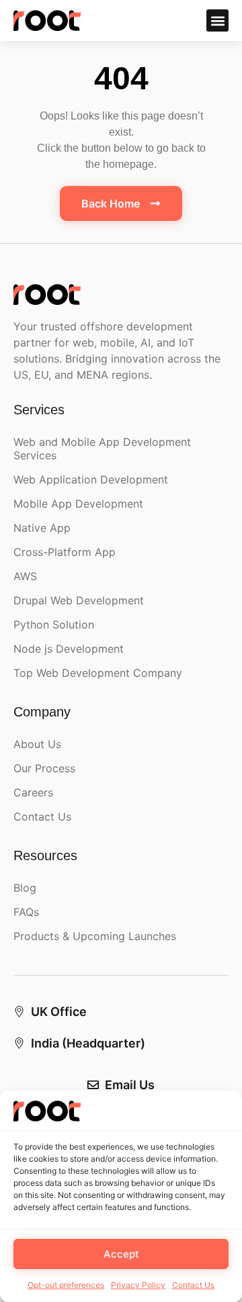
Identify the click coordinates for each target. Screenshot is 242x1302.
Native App (42, 527)
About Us (37, 744)
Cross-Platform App (64, 552)
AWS (25, 576)
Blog (24, 887)
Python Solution (53, 624)
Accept (121, 1254)
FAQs (26, 912)
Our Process (44, 768)
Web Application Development (90, 479)
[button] (217, 20)
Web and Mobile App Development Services (102, 448)
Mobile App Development (78, 503)
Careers (33, 792)
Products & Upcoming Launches (94, 936)
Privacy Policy (138, 1285)
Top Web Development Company (97, 673)
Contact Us (193, 1285)
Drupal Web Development (78, 600)
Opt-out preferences (66, 1285)
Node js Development (68, 648)
